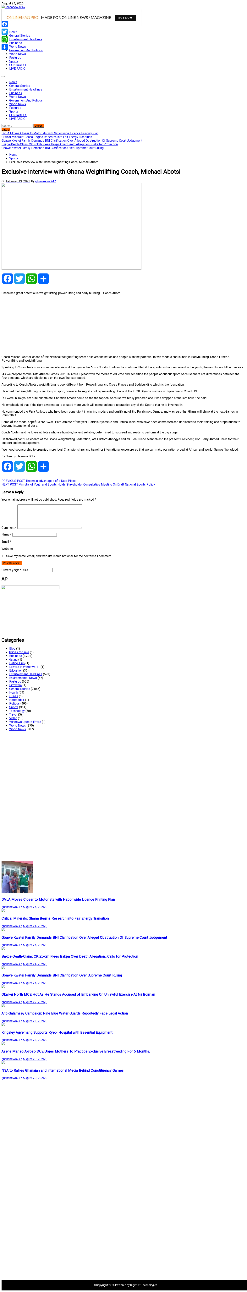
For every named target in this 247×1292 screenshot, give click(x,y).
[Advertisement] (117, 325)
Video (13, 718)
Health (13, 692)
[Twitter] (4, 32)
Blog (12, 648)
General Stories (19, 35)
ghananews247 (45, 181)
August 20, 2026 (34, 1059)
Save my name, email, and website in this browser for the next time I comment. (59, 556)
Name (7, 534)
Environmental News (23, 678)
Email (6, 541)
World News (17, 46)
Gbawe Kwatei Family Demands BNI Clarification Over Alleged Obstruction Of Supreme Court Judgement (84, 937)
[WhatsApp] (4, 39)
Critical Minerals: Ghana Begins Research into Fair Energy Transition (55, 918)
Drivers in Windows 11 (24, 667)
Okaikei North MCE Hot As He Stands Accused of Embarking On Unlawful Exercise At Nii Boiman (78, 994)
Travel (13, 714)
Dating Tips (17, 663)
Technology (17, 711)
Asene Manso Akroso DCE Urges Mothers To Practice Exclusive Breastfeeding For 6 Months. (76, 1051)
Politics (14, 703)
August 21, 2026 (34, 1021)
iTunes (13, 696)
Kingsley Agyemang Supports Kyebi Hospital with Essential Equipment (57, 1032)
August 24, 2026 (34, 907)
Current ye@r (11, 570)
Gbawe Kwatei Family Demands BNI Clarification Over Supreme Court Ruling (62, 975)
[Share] (4, 47)
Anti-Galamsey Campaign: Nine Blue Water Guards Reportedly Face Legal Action (65, 1013)
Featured (15, 57)
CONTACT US (18, 65)
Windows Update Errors (25, 722)
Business (15, 43)
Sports (13, 61)
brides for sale (19, 652)
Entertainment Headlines (25, 39)
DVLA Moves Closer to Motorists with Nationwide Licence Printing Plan (58, 899)
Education (15, 670)
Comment (9, 528)
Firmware (15, 685)
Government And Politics (26, 50)
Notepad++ (16, 700)
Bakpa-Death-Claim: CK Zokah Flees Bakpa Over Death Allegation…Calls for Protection (70, 956)
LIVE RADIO (17, 68)
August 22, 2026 (34, 1002)
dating (13, 659)
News (13, 32)
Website (7, 549)
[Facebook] (4, 24)
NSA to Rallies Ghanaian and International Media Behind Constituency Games (63, 1070)
